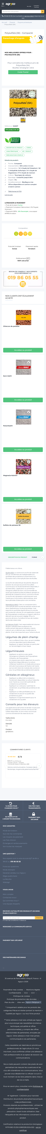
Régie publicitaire (10, 876)
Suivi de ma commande (12, 834)
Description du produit (14, 147)
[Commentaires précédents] (6, 765)
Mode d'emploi (9, 870)
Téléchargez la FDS (14, 191)
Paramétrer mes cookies (13, 990)
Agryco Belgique (32, 1002)
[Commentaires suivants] (39, 765)
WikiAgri (6, 882)
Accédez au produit (23, 350)
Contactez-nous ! (10, 897)
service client (29, 16)
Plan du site (9, 1002)
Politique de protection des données (22, 999)
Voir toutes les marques (12, 846)
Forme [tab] (34, 557)
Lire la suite (9, 195)
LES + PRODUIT (26, 151)
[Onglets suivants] (42, 557)
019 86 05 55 (8, 16)
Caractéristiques (12, 151)
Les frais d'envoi (9, 840)
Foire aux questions (11, 866)
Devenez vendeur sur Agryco (14, 873)
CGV (33, 993)
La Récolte (7, 879)
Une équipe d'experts (11, 904)
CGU (26, 993)
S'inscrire (39, 918)
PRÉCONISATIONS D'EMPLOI (14, 155)
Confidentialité (15, 993)
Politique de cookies (21, 996)
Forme (29, 147)
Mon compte (8, 894)
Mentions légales (33, 990)
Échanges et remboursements (15, 843)
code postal (23, 72)
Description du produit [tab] (17, 557)
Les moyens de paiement (13, 837)
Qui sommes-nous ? (11, 901)
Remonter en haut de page (23, 794)
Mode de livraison (10, 831)
